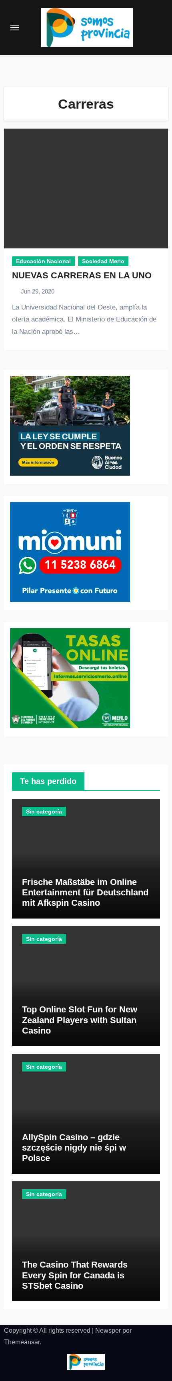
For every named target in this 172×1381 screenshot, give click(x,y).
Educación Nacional (43, 261)
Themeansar (22, 1342)
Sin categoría (44, 811)
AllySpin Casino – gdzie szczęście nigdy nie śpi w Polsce (74, 1147)
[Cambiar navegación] (15, 27)
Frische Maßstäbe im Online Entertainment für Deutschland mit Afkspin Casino (85, 892)
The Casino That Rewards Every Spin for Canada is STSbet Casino (75, 1275)
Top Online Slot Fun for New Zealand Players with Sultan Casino (79, 1020)
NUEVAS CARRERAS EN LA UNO (82, 275)
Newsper (108, 1330)
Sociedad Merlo (103, 261)
